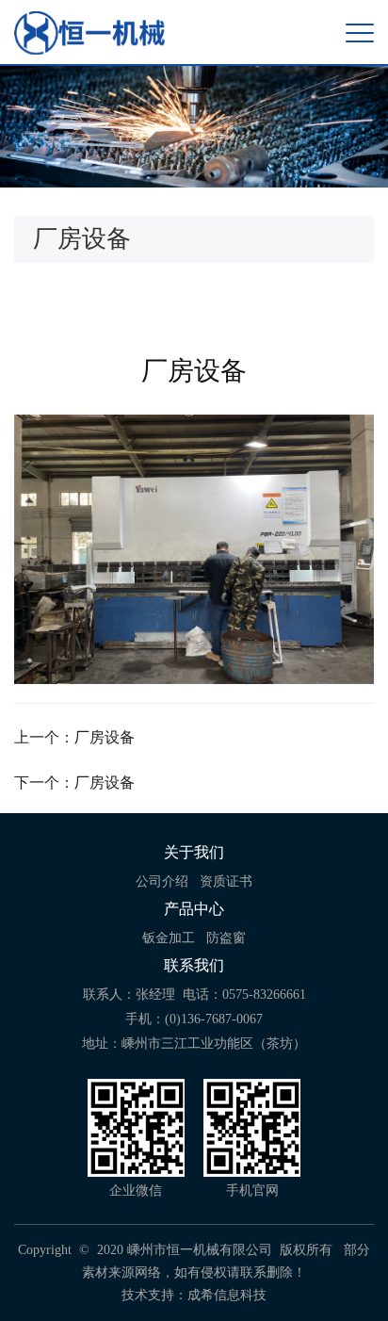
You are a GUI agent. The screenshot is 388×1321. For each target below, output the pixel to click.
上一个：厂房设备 (74, 737)
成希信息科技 (227, 1295)
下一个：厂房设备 (74, 783)
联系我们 (194, 965)
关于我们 (194, 852)
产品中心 (194, 909)
